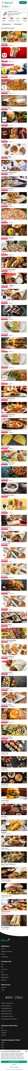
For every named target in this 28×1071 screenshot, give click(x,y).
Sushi (2, 1047)
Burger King (4, 1030)
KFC (2, 1028)
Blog (2, 972)
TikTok (2, 990)
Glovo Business (4, 956)
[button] (4, 18)
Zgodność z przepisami (6, 1011)
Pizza (2, 1044)
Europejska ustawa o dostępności (9, 1019)
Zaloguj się (3, 980)
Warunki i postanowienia (7, 1003)
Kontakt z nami (4, 974)
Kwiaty (2, 1049)
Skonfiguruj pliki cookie (6, 1013)
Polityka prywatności (6, 1005)
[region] (14, 18)
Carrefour (3, 1035)
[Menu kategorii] (2, 2)
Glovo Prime (4, 969)
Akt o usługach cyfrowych (7, 1016)
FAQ (2, 966)
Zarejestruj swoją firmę (6, 951)
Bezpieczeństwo (5, 977)
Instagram (3, 987)
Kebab (2, 1042)
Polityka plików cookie (6, 1008)
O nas (2, 964)
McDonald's (4, 1032)
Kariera (3, 949)
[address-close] (24, 12)
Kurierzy (3, 954)
